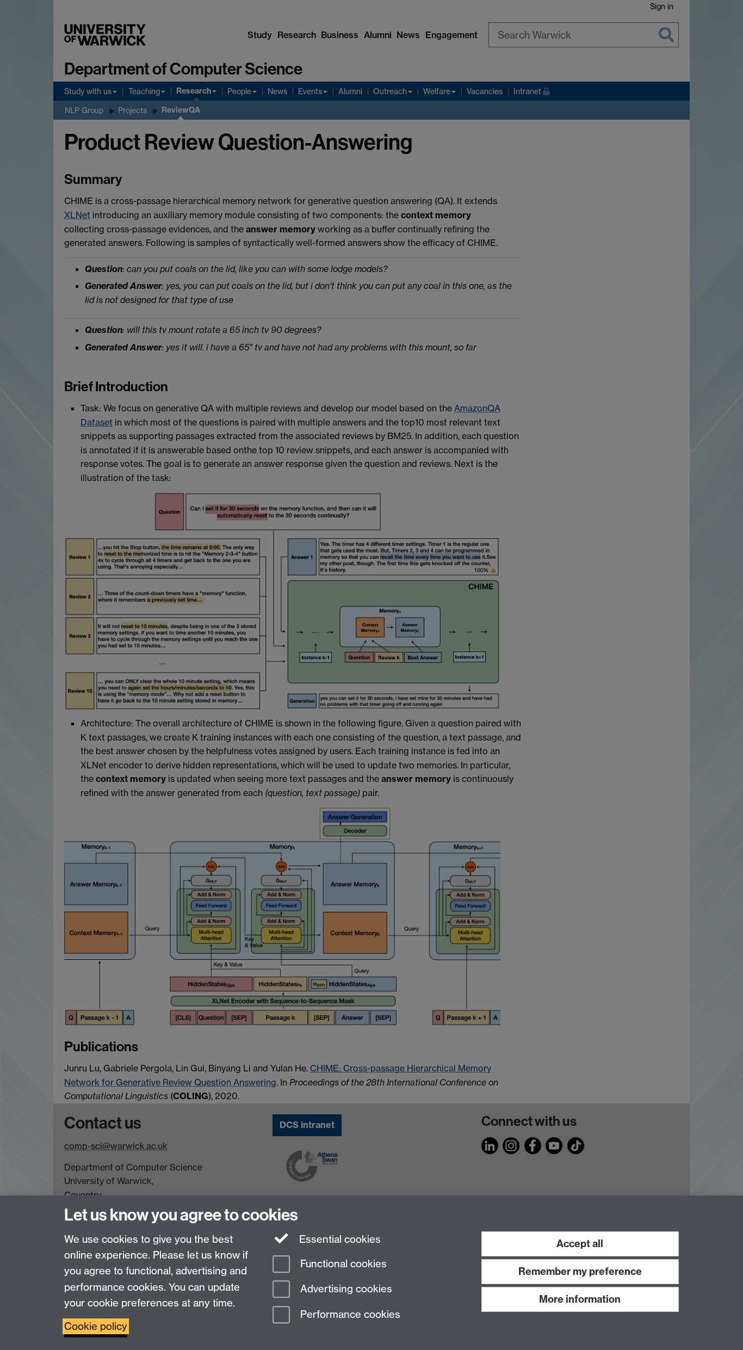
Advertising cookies (345, 1289)
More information (580, 1299)
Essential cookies (338, 1239)
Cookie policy (95, 1326)
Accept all (579, 1243)
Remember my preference (580, 1271)
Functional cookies (342, 1263)
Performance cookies (349, 1315)
